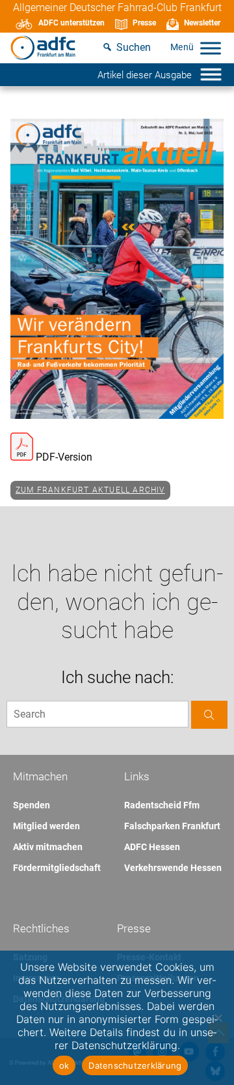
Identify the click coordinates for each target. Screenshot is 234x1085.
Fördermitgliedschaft (57, 868)
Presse (144, 22)
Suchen (133, 47)
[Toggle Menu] (210, 48)
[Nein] (217, 1017)
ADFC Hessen (152, 847)
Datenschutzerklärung (134, 1065)
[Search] (209, 715)
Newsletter (202, 22)
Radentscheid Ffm (162, 805)
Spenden (31, 805)
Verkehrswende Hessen (173, 868)
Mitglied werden (46, 826)
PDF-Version (62, 457)
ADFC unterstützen (71, 22)
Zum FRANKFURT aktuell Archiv (90, 490)
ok (64, 1065)
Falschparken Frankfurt (172, 826)
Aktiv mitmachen (48, 847)
